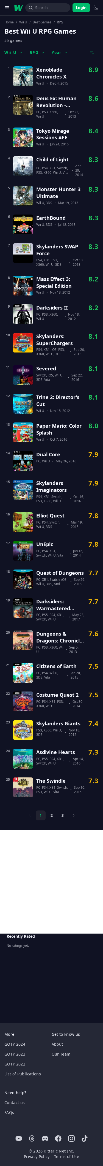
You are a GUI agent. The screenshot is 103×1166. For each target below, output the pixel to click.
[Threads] (32, 1138)
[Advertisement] (51, 882)
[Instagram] (71, 1138)
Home (9, 22)
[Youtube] (18, 1138)
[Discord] (45, 1138)
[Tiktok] (84, 1138)
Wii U (23, 22)
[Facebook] (58, 1138)
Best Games (42, 22)
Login (81, 7)
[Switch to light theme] (96, 7)
